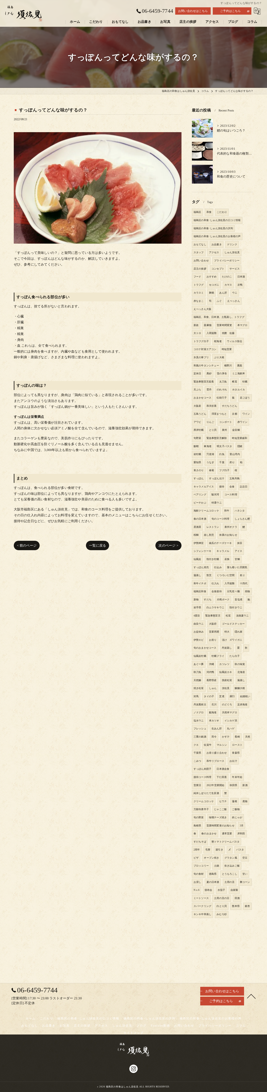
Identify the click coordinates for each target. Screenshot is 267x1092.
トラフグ (199, 284)
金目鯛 (236, 429)
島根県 (197, 825)
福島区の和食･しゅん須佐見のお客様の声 (217, 236)
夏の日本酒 (213, 882)
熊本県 (236, 906)
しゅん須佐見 (232, 252)
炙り (242, 575)
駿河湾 (215, 494)
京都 (234, 413)
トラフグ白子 (201, 341)
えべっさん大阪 (202, 309)
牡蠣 (244, 381)
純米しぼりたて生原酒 (206, 793)
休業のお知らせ (228, 534)
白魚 (221, 454)
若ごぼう (245, 397)
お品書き (217, 244)
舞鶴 (211, 292)
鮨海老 (213, 712)
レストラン (213, 527)
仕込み (218, 567)
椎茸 (234, 381)
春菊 (211, 470)
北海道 (241, 672)
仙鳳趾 (197, 559)
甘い (244, 873)
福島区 (197, 212)
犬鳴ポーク (223, 599)
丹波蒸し (227, 647)
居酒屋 (197, 527)
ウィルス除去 (234, 341)
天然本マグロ (229, 712)
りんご (210, 422)
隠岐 (239, 446)
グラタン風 (230, 857)
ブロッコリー (201, 865)
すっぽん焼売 (201, 567)
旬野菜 (197, 438)
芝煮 (221, 696)
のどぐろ (227, 704)
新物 (196, 599)
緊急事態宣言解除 (217, 438)
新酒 (244, 785)
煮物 (244, 801)
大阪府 (213, 623)
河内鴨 (210, 672)
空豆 (244, 857)
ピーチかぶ (200, 502)
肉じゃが (237, 817)
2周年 (197, 849)
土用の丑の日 (221, 898)
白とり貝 (222, 906)
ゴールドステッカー (233, 623)
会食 (231, 486)
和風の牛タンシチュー (206, 365)
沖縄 (211, 664)
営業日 (197, 785)
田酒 (237, 898)
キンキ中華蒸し (202, 914)
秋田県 (233, 785)
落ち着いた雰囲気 (237, 567)
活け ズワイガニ (232, 639)
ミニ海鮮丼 (238, 373)
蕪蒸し (241, 680)
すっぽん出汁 (216, 478)
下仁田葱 (222, 777)
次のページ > (168, 545)
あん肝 (223, 292)
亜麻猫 (208, 325)
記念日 (244, 486)
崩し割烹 (209, 534)
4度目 (197, 615)
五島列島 (234, 478)
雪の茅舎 (222, 373)
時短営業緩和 (239, 438)
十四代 (244, 583)
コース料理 (230, 494)
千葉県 (197, 752)
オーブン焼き (211, 857)
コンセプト (218, 268)
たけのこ (227, 276)
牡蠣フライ (218, 656)
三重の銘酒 (200, 736)
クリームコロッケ (204, 801)
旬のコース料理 (220, 518)
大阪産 (197, 405)
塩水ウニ (199, 720)
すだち (208, 599)
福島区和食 (200, 591)
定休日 (197, 373)
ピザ (196, 857)
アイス (238, 551)
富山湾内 (235, 454)
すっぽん (199, 478)
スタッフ (199, 252)
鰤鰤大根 (240, 688)
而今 (214, 736)
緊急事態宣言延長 (204, 381)
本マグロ (242, 325)
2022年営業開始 (215, 785)
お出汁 (233, 761)
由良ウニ (199, 623)
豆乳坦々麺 (233, 591)
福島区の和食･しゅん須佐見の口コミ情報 (217, 220)
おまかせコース (202, 397)
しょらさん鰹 (242, 518)
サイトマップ (133, 1032)
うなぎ (210, 462)
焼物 (247, 591)
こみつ (197, 761)
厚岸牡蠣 (199, 429)
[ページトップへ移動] (251, 996)
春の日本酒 (200, 518)
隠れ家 (238, 631)
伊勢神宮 (199, 543)
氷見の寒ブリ (201, 357)
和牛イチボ (200, 583)
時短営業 (227, 349)
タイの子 (209, 696)
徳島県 (213, 873)
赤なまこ (199, 300)
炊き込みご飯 (232, 865)
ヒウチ (223, 801)
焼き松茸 (199, 688)
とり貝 (213, 429)
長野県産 (212, 680)
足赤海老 (242, 704)
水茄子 (221, 890)
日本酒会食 (223, 768)
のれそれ (222, 389)
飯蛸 (196, 446)
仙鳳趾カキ (225, 672)
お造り (213, 639)
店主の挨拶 (200, 268)
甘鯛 (237, 559)
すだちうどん (229, 405)
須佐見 (226, 688)
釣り (232, 462)
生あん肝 (217, 728)
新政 (196, 325)
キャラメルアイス (204, 486)
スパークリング (202, 906)
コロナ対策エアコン (205, 349)
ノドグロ (199, 712)
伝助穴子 (222, 397)
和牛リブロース (215, 761)
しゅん (213, 688)
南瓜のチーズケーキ (220, 543)
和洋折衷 (212, 405)
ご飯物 (236, 809)
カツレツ (224, 664)
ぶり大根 (219, 357)
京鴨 (239, 284)
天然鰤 (197, 680)
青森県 (236, 752)
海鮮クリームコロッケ (206, 510)
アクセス (214, 252)
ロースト (237, 744)
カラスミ (199, 292)
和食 (209, 212)
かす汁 (226, 736)
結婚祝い (245, 696)
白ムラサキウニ (215, 607)
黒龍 (239, 365)
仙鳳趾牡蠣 (200, 656)
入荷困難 (212, 333)
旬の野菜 (199, 817)
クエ (196, 744)
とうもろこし (229, 873)
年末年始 (237, 777)
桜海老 (218, 341)
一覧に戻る (97, 545)
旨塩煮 (238, 599)
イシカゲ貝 (230, 720)
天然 (247, 736)
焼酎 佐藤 (228, 333)
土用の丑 (229, 882)
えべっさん (233, 300)
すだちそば (200, 841)
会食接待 (217, 591)
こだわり (222, 212)
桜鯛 (196, 534)
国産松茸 (227, 680)
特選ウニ (217, 502)
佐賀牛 (208, 744)
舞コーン (245, 882)
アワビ (197, 422)
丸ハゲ (231, 728)
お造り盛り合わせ (217, 752)
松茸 (228, 615)
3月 (241, 825)
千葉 (221, 462)
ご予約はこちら (230, 11)
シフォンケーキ (202, 551)
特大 (226, 631)
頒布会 (208, 890)
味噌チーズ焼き (218, 817)
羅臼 (232, 696)
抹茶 (239, 543)
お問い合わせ (201, 260)
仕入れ (215, 583)
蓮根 (234, 801)
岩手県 (197, 607)
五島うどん (200, 413)
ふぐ (219, 300)
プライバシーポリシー (226, 260)
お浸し (197, 882)
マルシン (222, 744)
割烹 (209, 575)
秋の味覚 (240, 664)
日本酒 (241, 276)
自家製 (234, 890)
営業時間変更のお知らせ (220, 825)
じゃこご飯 (220, 809)
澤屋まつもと (219, 413)
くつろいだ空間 (225, 575)
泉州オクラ (230, 527)
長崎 (237, 736)
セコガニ (214, 284)
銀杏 (247, 906)
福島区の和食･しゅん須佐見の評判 (213, 228)
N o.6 (196, 890)
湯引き (219, 849)
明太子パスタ (224, 446)
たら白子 (234, 656)
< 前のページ (27, 545)
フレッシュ (200, 728)
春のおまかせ (209, 833)
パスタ (240, 849)
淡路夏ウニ (242, 615)
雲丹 (209, 389)
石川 (214, 704)
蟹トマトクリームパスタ (225, 841)
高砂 (209, 373)
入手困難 (229, 583)
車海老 (208, 446)
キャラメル (223, 551)
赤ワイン (242, 422)
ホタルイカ (238, 389)
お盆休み (199, 631)
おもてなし (200, 244)
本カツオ (214, 720)
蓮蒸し (197, 575)
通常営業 (227, 833)
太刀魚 (223, 381)
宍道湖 (210, 454)
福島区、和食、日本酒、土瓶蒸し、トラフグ (219, 317)
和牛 (226, 510)
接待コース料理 (202, 777)
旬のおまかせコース (205, 647)
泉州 (224, 429)
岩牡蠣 (197, 454)
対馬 (196, 696)
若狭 (226, 559)
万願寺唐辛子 (201, 809)
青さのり (199, 470)
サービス (234, 268)
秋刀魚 (197, 672)
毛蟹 (207, 849)
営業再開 (214, 631)
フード (197, 276)
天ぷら (197, 389)
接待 (221, 486)
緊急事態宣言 (212, 615)
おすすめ (212, 276)
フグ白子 (224, 470)
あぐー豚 (199, 664)
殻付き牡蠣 (213, 559)
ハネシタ (240, 510)
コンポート (225, 422)
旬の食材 (199, 873)
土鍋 (216, 865)
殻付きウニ (235, 607)
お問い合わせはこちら (193, 11)
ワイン (246, 413)
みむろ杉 (222, 914)
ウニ (234, 292)
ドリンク (232, 244)
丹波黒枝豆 (200, 704)
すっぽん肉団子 (202, 768)
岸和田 (241, 833)
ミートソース (201, 898)
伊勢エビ (199, 639)
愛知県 (197, 462)
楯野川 (228, 365)
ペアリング (200, 494)
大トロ (197, 333)
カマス (228, 284)
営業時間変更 (224, 325)
